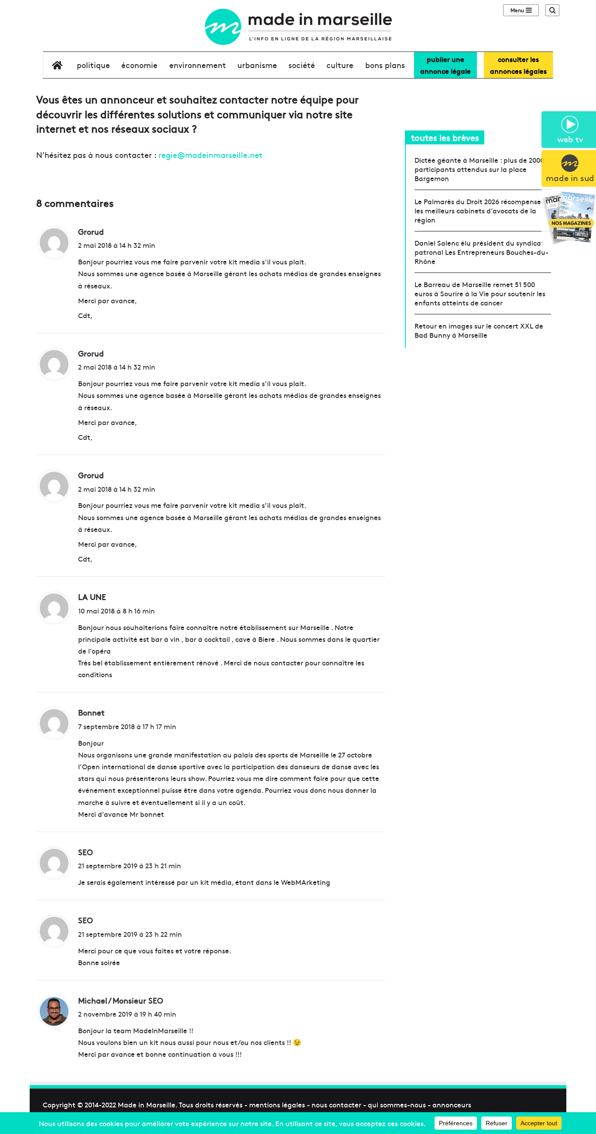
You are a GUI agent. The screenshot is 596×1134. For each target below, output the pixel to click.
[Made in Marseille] (298, 27)
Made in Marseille (146, 1104)
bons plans (385, 64)
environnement (197, 64)
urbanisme (257, 64)
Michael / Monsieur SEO (120, 1000)
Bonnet (91, 712)
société (301, 64)
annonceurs (451, 1104)
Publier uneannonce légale (445, 64)
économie (139, 64)
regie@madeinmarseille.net (210, 154)
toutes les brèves (445, 137)
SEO (85, 851)
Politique (93, 64)
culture (339, 64)
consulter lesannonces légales (518, 64)
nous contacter (336, 1104)
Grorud (91, 231)
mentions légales (277, 1104)
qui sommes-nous (397, 1104)
